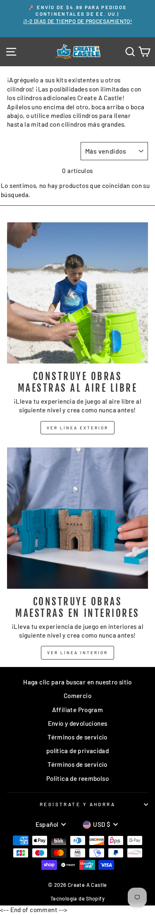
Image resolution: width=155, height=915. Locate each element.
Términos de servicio (77, 737)
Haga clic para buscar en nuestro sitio (77, 682)
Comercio (77, 695)
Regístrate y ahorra (77, 804)
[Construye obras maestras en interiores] (77, 518)
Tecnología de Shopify (77, 898)
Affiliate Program (77, 709)
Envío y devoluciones (77, 723)
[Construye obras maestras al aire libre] (77, 293)
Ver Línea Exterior (77, 427)
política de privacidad (77, 750)
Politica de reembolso (77, 778)
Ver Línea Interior (77, 652)
